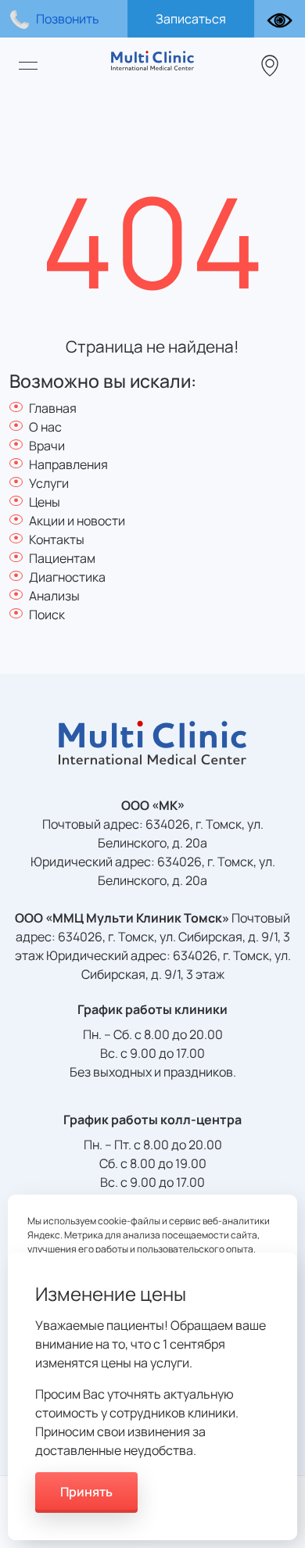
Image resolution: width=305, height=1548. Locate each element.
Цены (44, 502)
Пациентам (62, 558)
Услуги (49, 483)
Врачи (47, 445)
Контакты (56, 539)
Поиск (47, 614)
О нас (45, 426)
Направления (68, 464)
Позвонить (67, 18)
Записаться (191, 18)
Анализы (54, 595)
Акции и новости (77, 520)
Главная (53, 408)
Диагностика (67, 577)
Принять (86, 1491)
